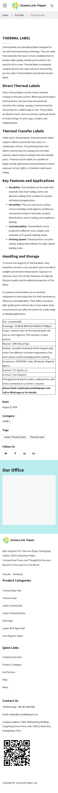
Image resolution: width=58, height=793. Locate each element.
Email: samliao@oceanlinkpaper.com (20, 714)
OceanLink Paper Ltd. (26, 782)
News (5, 687)
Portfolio (19, 15)
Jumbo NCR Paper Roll (13, 628)
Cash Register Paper (12, 635)
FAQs (5, 679)
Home (5, 15)
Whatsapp (15, 392)
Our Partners (8, 672)
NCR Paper (7, 620)
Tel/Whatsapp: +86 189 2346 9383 (18, 706)
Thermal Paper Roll (11, 590)
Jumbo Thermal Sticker (13, 613)
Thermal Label (9, 598)
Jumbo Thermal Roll (12, 605)
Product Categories (16, 580)
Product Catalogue (11, 664)
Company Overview (12, 657)
